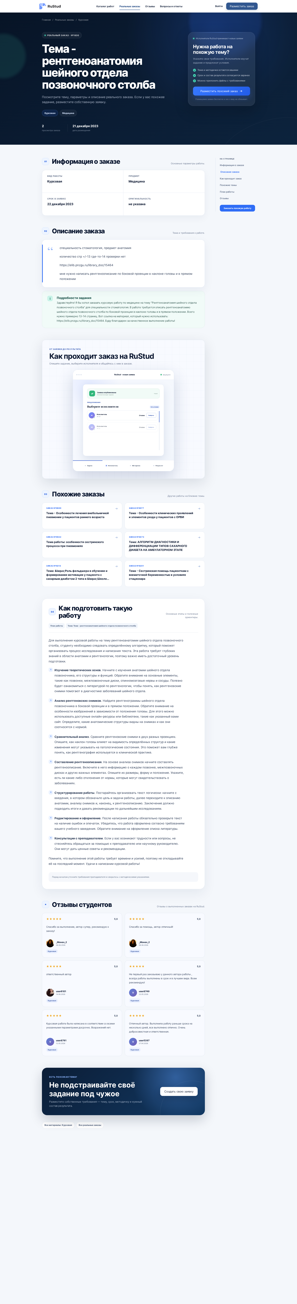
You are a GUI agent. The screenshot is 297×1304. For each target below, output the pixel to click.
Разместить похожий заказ (219, 91)
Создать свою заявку (179, 1091)
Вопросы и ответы (171, 6)
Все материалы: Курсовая (58, 1125)
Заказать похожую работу (237, 208)
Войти (219, 6)
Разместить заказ (242, 6)
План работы (227, 191)
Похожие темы (228, 185)
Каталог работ (105, 6)
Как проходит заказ (231, 178)
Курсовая (83, 19)
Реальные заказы (129, 6)
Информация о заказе (232, 165)
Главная (46, 19)
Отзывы (150, 6)
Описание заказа (229, 171)
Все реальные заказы (90, 1125)
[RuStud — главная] (50, 6)
